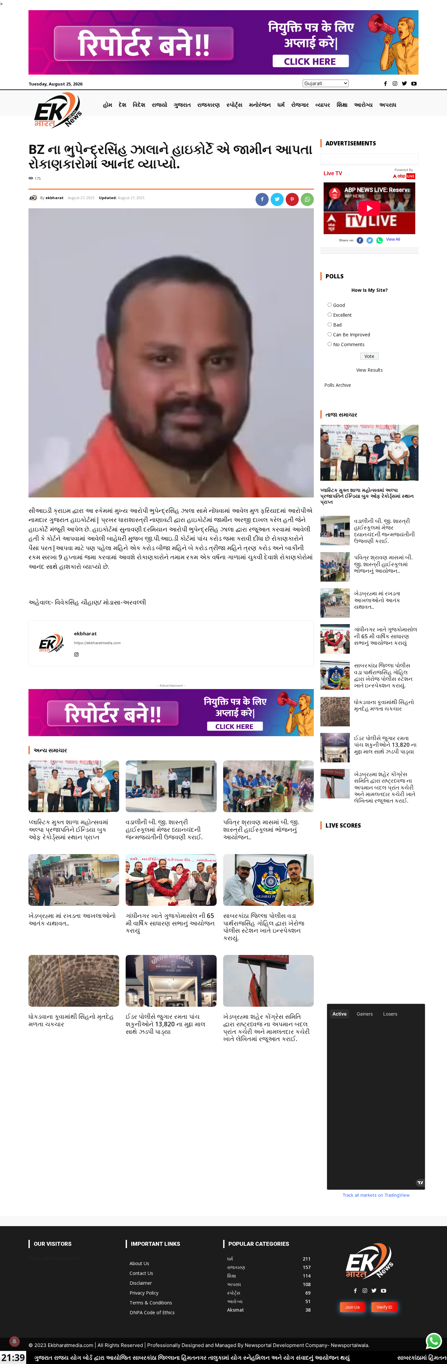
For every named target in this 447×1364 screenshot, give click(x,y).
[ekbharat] (34, 198)
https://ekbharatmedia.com (97, 643)
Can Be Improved (351, 334)
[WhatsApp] (307, 199)
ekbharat (54, 197)
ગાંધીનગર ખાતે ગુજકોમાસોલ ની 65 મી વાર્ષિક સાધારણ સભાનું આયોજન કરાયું (170, 923)
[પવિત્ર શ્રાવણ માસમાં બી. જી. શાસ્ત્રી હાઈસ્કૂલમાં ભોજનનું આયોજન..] (268, 786)
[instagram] (76, 653)
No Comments (349, 344)
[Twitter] (404, 84)
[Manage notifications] (14, 1341)
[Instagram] (395, 84)
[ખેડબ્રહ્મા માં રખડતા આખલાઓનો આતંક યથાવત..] (73, 880)
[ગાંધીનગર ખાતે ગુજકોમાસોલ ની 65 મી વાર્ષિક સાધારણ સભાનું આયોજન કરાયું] (171, 880)
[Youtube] (414, 84)
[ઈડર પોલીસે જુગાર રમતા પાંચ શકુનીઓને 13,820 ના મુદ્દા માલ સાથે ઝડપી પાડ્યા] (171, 981)
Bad (337, 325)
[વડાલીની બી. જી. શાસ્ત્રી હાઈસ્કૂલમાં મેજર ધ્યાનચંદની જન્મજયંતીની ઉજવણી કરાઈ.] (171, 786)
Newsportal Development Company (286, 1345)
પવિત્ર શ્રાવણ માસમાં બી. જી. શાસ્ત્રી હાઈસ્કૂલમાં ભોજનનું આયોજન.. (261, 829)
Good (339, 305)
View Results (369, 370)
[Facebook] (385, 84)
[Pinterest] (292, 199)
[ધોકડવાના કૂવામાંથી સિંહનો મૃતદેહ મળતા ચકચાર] (73, 981)
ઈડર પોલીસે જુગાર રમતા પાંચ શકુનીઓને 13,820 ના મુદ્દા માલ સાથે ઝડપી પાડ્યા (165, 1024)
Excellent (342, 315)
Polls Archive (337, 385)
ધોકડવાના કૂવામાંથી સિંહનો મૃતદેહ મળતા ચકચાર (71, 1020)
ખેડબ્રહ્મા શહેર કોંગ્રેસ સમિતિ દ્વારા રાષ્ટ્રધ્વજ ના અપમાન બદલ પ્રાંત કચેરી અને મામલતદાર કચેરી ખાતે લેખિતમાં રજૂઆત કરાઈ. (266, 1027)
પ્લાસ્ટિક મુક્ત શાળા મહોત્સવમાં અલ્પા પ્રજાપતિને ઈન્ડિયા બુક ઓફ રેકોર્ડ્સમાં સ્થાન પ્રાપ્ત (68, 829)
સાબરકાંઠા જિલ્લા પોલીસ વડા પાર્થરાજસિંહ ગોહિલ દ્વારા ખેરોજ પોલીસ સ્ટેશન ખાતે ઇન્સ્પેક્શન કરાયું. (263, 926)
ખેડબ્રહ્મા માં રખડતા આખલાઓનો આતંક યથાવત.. (72, 919)
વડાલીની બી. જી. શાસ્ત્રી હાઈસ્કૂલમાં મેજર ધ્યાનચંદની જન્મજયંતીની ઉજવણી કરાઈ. (164, 829)
